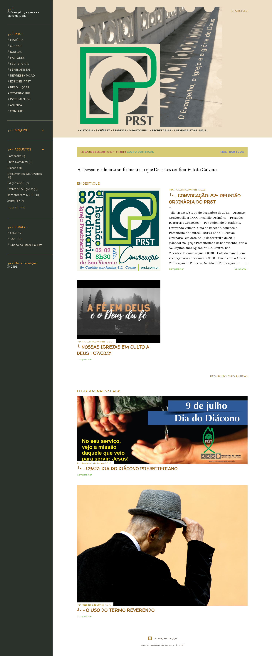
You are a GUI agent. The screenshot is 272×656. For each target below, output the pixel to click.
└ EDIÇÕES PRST (19, 81)
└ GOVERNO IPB (18, 93)
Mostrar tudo (232, 151)
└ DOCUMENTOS (18, 99)
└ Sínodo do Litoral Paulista (24, 245)
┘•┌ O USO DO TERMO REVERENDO (116, 610)
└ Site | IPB (14, 239)
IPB (34, 195)
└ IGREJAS (120, 130)
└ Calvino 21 (15, 233)
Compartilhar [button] (176, 268)
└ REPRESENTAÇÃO (21, 75)
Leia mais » (241, 268)
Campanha (15, 156)
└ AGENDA (14, 105)
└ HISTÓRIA (85, 130)
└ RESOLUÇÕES (18, 87)
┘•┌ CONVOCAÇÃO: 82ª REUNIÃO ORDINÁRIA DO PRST (205, 199)
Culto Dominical (19, 162)
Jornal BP (15, 201)
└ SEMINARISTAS (185, 130)
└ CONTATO (15, 111)
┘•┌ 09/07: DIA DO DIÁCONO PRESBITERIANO (127, 469)
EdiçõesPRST (17, 183)
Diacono (14, 168)
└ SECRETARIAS (160, 130)
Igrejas (31, 189)
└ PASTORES (138, 130)
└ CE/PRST (102, 130)
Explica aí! (15, 189)
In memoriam (17, 195)
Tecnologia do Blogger (165, 638)
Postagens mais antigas (229, 376)
